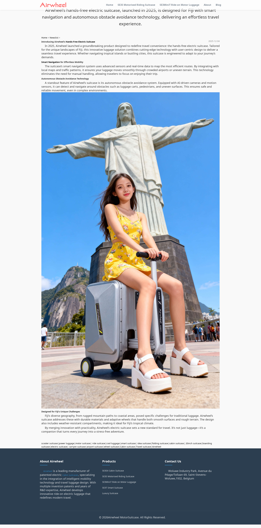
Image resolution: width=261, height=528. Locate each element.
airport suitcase (95, 446)
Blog (218, 4)
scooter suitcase (49, 443)
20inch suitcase (193, 443)
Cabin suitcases (70, 475)
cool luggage (113, 443)
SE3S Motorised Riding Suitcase (136, 4)
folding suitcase (160, 443)
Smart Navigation (50, 62)
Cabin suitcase (127, 446)
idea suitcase (144, 443)
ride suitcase (98, 443)
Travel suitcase (143, 446)
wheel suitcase (111, 446)
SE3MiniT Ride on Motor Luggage (179, 4)
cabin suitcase (176, 443)
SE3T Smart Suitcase (112, 487)
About (207, 4)
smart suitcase (128, 443)
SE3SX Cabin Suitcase (113, 470)
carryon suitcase (77, 446)
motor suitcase (83, 443)
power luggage (66, 443)
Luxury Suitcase (110, 493)
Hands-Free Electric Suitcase (80, 41)
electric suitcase (59, 446)
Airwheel (156, 446)
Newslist (54, 37)
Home (109, 4)
